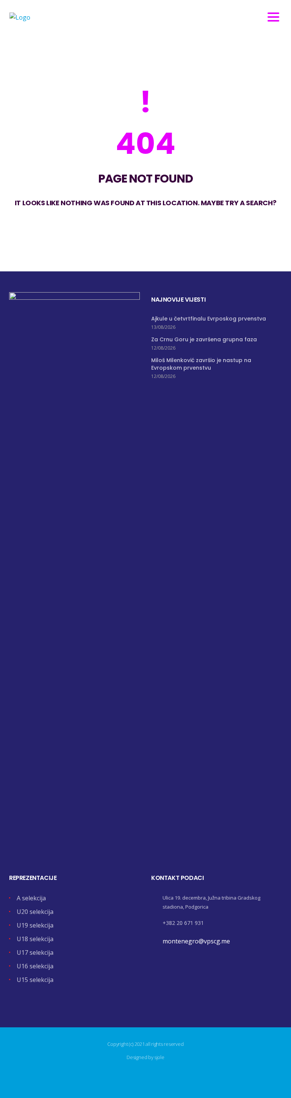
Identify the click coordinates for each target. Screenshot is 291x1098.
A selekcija (31, 898)
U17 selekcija (35, 952)
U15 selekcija (35, 980)
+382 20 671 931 (183, 922)
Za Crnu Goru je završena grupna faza (204, 339)
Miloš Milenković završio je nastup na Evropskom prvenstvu (201, 364)
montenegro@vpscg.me (196, 941)
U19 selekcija (35, 925)
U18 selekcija (35, 939)
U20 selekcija (35, 912)
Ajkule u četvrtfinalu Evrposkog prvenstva (208, 318)
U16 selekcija (35, 966)
